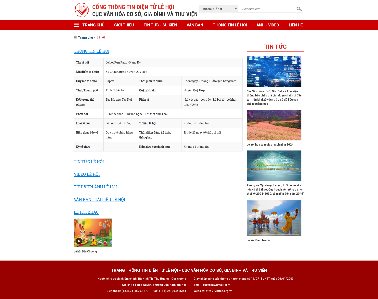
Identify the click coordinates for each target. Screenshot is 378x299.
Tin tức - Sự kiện (160, 24)
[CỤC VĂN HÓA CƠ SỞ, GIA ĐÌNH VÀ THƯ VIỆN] (81, 10)
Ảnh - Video (268, 24)
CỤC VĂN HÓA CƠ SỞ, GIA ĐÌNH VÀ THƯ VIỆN (145, 14)
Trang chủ (93, 24)
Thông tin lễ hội (230, 24)
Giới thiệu (124, 24)
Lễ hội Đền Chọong (85, 251)
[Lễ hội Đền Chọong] (93, 232)
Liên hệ (296, 24)
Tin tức (275, 47)
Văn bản (195, 24)
